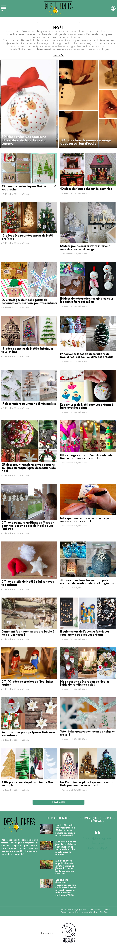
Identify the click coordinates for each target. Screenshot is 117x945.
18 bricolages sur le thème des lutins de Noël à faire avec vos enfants (86, 457)
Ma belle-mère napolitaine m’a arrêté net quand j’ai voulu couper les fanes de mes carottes (64, 867)
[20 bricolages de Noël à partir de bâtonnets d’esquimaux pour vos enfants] (29, 279)
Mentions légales (89, 912)
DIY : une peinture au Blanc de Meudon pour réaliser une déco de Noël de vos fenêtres (27, 526)
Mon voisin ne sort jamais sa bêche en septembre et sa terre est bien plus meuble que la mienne (65, 848)
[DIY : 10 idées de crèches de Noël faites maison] (29, 663)
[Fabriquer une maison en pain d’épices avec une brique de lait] (88, 499)
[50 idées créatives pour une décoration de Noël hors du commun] (29, 104)
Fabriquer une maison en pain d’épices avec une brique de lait (86, 520)
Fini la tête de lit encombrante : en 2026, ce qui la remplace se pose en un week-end (65, 830)
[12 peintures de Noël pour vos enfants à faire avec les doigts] (88, 386)
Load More (58, 802)
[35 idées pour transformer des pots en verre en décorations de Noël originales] (88, 559)
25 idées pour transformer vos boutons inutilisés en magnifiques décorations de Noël (28, 468)
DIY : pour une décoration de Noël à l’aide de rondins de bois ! (84, 683)
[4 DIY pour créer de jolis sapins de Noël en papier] (29, 763)
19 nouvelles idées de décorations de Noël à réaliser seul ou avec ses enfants (86, 356)
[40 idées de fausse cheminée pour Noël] (88, 169)
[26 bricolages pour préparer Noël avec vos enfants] (29, 713)
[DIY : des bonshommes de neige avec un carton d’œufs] (88, 104)
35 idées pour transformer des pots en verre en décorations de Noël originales (87, 582)
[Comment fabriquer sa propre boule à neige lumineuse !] (29, 613)
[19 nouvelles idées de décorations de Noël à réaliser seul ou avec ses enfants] (88, 333)
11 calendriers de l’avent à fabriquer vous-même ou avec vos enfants (84, 633)
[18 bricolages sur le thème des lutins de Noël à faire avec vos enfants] (88, 436)
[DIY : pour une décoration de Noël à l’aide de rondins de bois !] (88, 663)
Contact (106, 910)
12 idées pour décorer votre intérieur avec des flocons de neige (85, 248)
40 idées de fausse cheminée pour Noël (86, 189)
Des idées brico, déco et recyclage (97, 843)
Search (77, 21)
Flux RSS (104, 912)
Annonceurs (94, 910)
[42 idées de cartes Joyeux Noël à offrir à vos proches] (29, 168)
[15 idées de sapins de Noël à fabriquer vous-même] (29, 331)
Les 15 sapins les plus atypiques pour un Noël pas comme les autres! (86, 784)
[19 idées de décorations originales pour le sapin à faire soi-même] (88, 279)
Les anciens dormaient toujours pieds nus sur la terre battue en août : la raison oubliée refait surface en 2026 (65, 887)
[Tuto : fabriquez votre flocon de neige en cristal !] (88, 713)
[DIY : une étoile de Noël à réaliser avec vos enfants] (29, 560)
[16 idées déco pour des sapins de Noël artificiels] (29, 217)
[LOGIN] (113, 8)
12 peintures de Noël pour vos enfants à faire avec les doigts (87, 406)
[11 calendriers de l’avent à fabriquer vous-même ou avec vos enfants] (88, 613)
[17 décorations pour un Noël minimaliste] (29, 385)
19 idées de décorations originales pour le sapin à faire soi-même (86, 300)
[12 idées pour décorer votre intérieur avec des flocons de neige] (88, 222)
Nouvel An (58, 55)
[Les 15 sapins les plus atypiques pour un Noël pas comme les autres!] (88, 763)
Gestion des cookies (69, 912)
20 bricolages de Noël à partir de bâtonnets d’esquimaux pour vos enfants (29, 302)
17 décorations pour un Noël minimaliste (28, 404)
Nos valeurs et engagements (73, 910)
